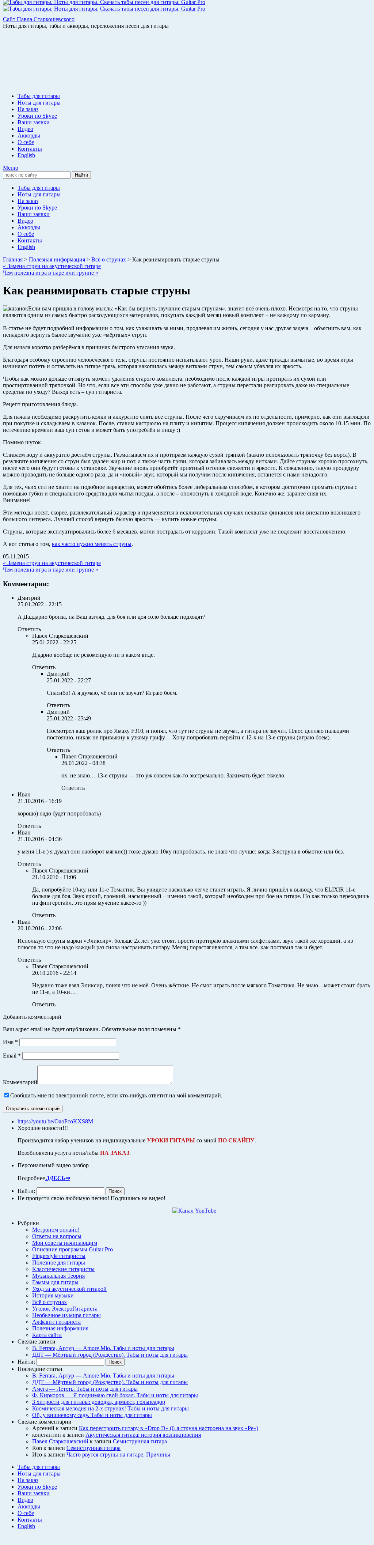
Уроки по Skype (37, 116)
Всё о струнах (49, 1302)
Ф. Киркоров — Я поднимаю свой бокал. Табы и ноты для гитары (115, 1395)
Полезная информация (60, 1328)
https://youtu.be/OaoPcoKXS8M (55, 1121)
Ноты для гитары (39, 102)
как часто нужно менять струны (91, 544)
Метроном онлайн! (56, 1229)
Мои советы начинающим (64, 1243)
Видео (25, 129)
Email (12, 1055)
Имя (10, 1042)
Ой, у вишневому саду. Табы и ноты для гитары (92, 1415)
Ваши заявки (34, 122)
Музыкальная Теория (58, 1276)
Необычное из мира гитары (66, 1315)
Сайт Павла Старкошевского (39, 19)
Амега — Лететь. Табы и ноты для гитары (85, 1389)
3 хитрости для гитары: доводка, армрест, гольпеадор (98, 1402)
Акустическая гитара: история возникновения (143, 1435)
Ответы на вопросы (56, 1236)
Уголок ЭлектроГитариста (65, 1308)
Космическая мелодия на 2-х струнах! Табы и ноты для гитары (110, 1408)
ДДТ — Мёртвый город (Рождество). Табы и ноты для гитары (110, 1355)
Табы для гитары (39, 96)
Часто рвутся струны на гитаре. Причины (118, 1454)
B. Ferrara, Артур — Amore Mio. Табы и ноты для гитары (103, 1348)
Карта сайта (47, 1335)
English (26, 155)
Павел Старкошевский (60, 1441)
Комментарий (20, 1082)
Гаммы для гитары (55, 1282)
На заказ (28, 109)
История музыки (53, 1295)
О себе (26, 142)
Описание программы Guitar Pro (72, 1249)
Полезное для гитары (58, 1262)
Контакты (30, 149)
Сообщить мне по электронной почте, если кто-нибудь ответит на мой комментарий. (116, 1095)
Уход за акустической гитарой (69, 1289)
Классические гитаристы (63, 1269)
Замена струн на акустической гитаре (52, 266)
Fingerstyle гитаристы (58, 1256)
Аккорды (29, 135)
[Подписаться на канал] (194, 1210)
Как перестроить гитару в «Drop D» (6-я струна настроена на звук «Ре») (168, 1428)
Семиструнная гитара (140, 1441)
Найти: (26, 1191)
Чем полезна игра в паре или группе (50, 273)
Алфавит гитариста (56, 1322)
